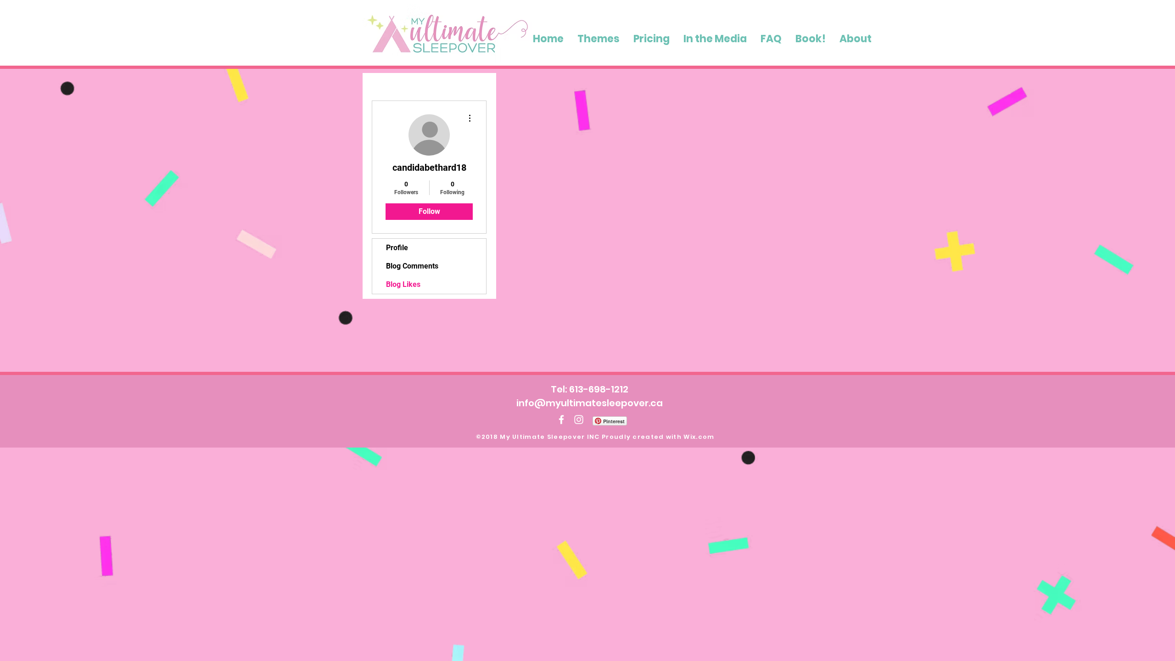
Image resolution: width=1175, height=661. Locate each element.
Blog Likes (403, 284)
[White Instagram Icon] (579, 420)
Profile (397, 247)
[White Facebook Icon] (561, 420)
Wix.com (698, 436)
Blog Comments (412, 266)
